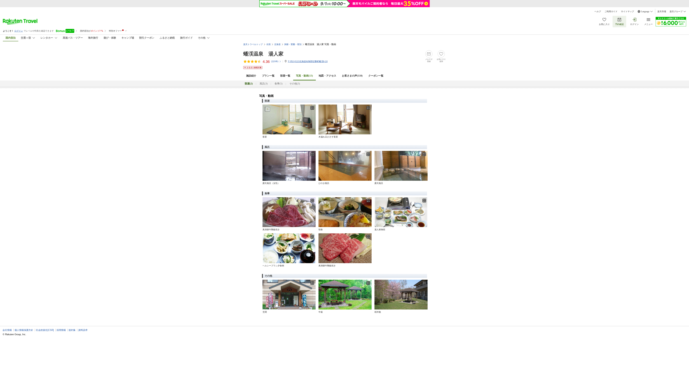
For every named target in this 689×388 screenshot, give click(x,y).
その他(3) (294, 83)
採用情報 (61, 330)
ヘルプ (597, 11)
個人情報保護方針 (24, 330)
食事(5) (279, 83)
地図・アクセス (327, 75)
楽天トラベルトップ (253, 44)
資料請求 (83, 330)
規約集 (72, 330)
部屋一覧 (285, 75)
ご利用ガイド (610, 11)
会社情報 (7, 330)
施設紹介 (251, 75)
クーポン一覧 (375, 75)
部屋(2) (249, 83)
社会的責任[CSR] (45, 330)
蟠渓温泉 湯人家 (263, 54)
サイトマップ (627, 11)
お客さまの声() (352, 75)
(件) (274, 61)
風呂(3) (264, 83)
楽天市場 (661, 11)
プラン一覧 (268, 75)
